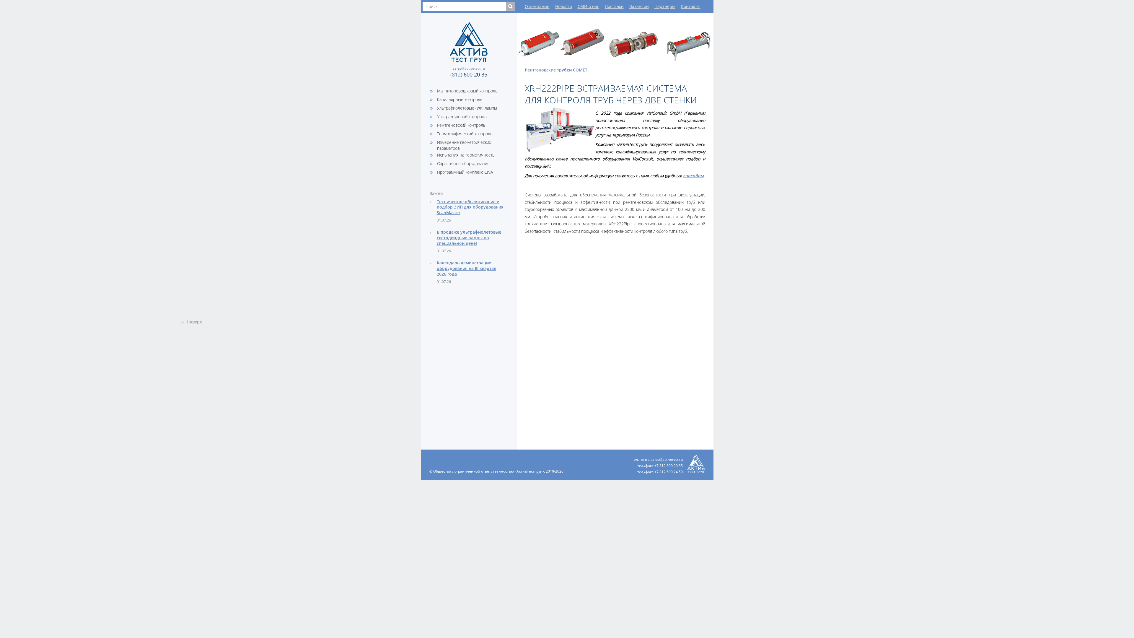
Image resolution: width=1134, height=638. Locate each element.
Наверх (194, 322)
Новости (563, 6)
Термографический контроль (465, 133)
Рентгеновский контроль (461, 125)
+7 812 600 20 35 (668, 465)
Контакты (690, 6)
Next (703, 37)
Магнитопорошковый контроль (467, 91)
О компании (537, 6)
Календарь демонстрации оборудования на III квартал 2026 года (466, 268)
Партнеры (664, 6)
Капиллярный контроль (460, 99)
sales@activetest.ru (667, 459)
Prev (527, 37)
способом (693, 175)
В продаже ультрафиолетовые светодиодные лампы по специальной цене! (469, 237)
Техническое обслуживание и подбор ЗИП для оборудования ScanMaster (470, 207)
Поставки (614, 6)
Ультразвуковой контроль (462, 116)
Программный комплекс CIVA (465, 172)
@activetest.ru (469, 68)
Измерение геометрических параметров (464, 145)
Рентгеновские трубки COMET (556, 70)
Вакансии (639, 6)
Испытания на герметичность (466, 155)
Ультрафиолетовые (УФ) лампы (467, 108)
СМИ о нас (588, 6)
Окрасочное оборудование (463, 163)
